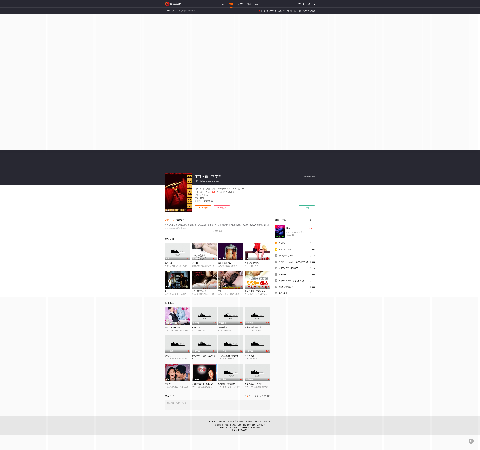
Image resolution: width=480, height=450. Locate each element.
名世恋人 (282, 243)
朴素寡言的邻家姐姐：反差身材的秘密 (293, 262)
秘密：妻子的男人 (199, 291)
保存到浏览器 (309, 177)
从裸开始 (195, 263)
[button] (170, 220)
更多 (312, 220)
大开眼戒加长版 (224, 263)
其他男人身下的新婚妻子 (288, 268)
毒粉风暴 (168, 263)
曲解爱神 (282, 274)
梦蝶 (167, 291)
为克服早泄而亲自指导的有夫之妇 (292, 281)
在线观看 (203, 208)
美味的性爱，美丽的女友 (255, 291)
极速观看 (221, 208)
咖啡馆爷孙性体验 (252, 263)
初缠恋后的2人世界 (286, 256)
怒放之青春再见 (285, 249)
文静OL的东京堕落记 (287, 287)
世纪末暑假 (283, 293)
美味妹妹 (222, 291)
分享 (307, 208)
